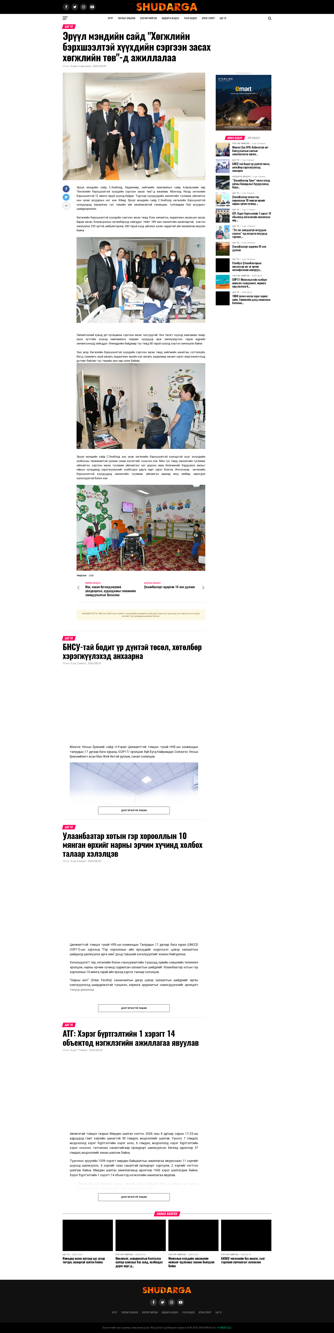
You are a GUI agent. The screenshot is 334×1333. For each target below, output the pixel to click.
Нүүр (110, 18)
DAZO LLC (225, 1327)
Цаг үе (223, 18)
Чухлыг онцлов (126, 18)
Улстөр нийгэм (148, 18)
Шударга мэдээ (170, 18)
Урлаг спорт (208, 18)
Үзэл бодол (190, 18)
